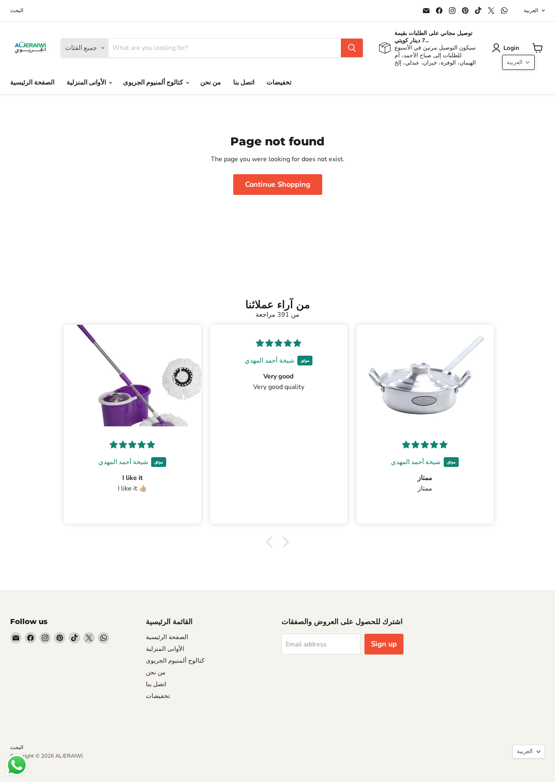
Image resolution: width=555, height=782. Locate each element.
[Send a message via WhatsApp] (17, 765)
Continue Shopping (277, 184)
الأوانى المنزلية (87, 82)
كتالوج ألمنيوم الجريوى (154, 82)
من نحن (210, 82)
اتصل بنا (243, 82)
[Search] (352, 48)
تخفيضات (279, 82)
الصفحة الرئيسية (32, 82)
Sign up (384, 644)
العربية (531, 10)
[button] (507, 48)
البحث (17, 11)
